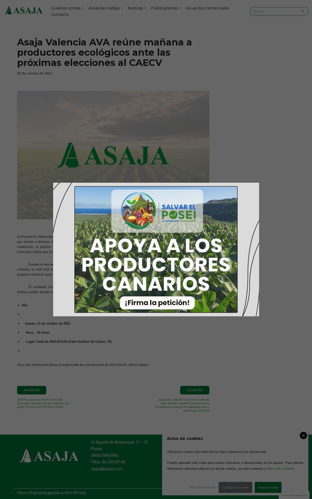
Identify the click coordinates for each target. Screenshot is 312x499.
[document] (156, 249)
